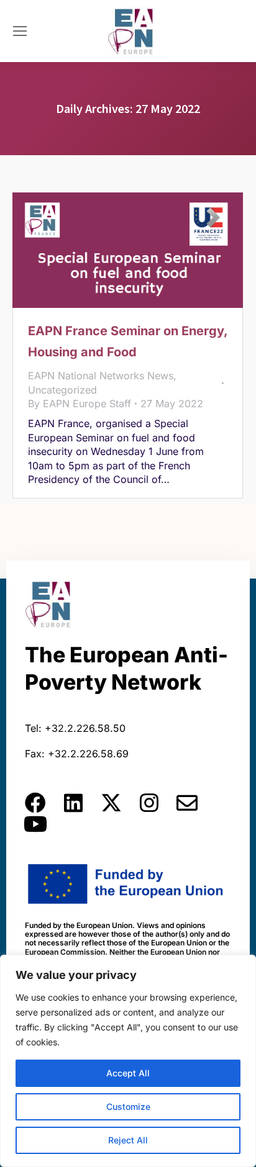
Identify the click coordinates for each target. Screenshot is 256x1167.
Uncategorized (62, 390)
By (79, 403)
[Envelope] (187, 802)
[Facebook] (35, 802)
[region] (128, 1061)
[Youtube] (35, 823)
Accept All (128, 1073)
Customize (128, 1106)
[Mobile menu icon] (19, 31)
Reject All (128, 1140)
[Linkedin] (73, 802)
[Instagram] (149, 802)
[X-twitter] (111, 802)
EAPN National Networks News (100, 375)
